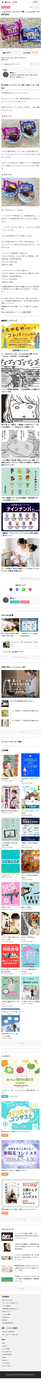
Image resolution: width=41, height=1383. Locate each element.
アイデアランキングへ (20, 657)
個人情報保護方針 (7, 1323)
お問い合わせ (5, 1317)
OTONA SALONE (6, 1354)
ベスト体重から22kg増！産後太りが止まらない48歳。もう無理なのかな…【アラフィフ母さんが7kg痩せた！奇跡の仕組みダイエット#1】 (20, 462)
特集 (3, 1343)
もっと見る (20, 732)
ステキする (36, 64)
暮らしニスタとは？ (7, 1300)
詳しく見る (25, 602)
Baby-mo (4, 1360)
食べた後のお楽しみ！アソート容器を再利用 (16, 312)
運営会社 (4, 1320)
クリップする (35, 7)
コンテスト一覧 (21, 1219)
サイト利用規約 (6, 1306)
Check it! (4, 1346)
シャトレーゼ (5, 7)
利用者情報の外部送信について (10, 1308)
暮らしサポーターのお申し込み (10, 1334)
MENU (36, 2)
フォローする (14, 602)
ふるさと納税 (5, 1349)
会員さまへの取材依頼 (8, 1331)
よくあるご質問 (6, 1314)
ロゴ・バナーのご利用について (10, 1303)
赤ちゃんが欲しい (7, 1366)
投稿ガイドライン (7, 1311)
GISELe (4, 1357)
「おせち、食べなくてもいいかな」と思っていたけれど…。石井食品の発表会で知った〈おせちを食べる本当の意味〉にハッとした (20, 301)
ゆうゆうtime (5, 1363)
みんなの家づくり (7, 1351)
